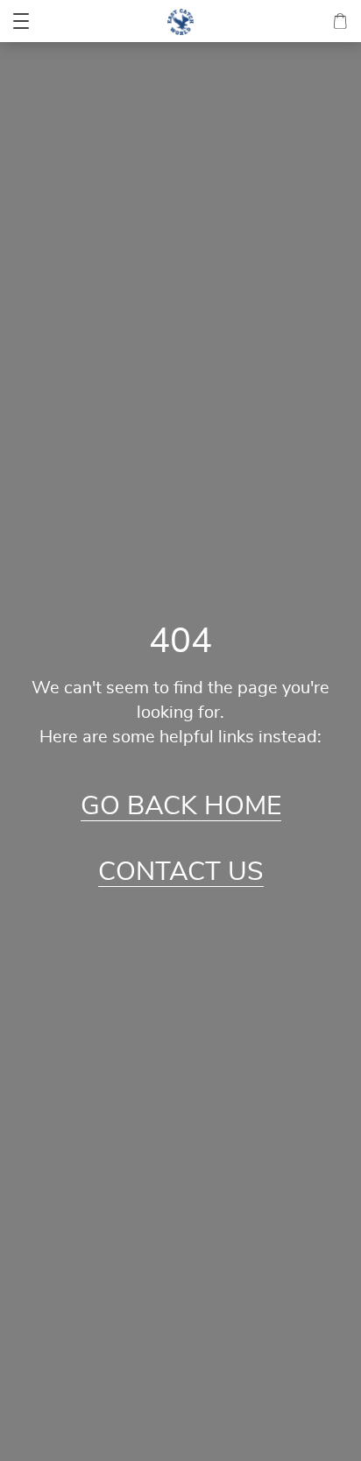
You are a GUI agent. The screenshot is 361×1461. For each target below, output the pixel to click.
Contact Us (181, 872)
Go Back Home (181, 806)
